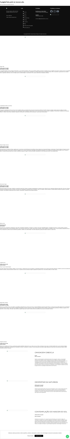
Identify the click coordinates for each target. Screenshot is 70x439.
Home (21, 1)
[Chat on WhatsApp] (67, 436)
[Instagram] (54, 11)
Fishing (48, 1)
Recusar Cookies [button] (31, 435)
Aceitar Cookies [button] (39, 435)
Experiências (35, 1)
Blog (58, 1)
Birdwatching (42, 1)
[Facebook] (51, 11)
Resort (29, 1)
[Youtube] (57, 11)
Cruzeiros (53, 1)
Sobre (25, 1)
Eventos (62, 1)
